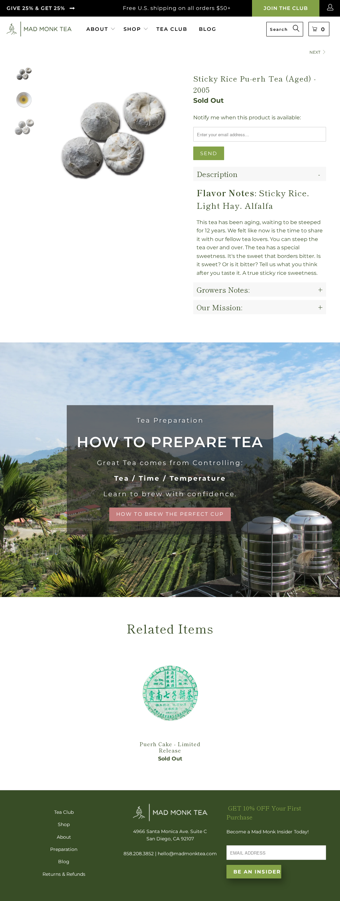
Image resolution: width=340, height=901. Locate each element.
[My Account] (331, 8)
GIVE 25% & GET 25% (36, 8)
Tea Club (64, 812)
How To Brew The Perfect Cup (170, 469)
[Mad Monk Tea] (39, 29)
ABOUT (98, 29)
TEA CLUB (171, 29)
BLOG (207, 29)
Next (315, 52)
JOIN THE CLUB (286, 8)
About (64, 837)
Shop (64, 824)
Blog (63, 862)
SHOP (132, 29)
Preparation (63, 849)
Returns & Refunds (63, 874)
